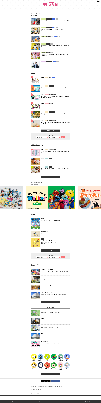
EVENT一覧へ (50, 250)
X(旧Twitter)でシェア (46, 381)
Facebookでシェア (56, 381)
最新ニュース (13, 401)
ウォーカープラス (33, 393)
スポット (63, 401)
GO (62, 137)
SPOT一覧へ (50, 302)
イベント (38, 401)
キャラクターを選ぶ (88, 401)
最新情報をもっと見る (50, 130)
